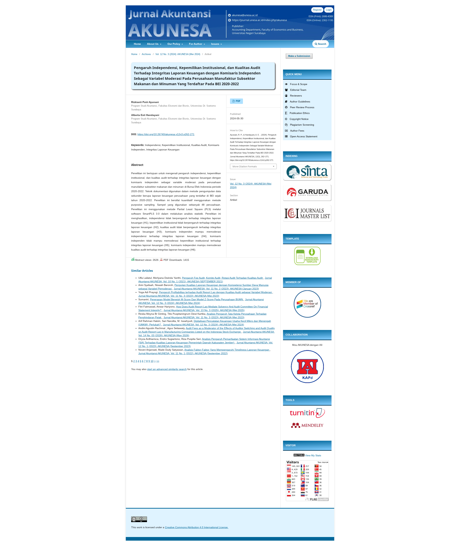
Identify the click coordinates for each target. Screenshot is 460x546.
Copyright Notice (299, 119)
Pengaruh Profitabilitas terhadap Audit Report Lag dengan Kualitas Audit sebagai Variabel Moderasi (215, 292)
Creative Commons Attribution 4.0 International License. (196, 527)
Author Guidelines (300, 101)
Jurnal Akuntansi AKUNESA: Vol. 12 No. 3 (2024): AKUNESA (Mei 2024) (203, 324)
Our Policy (174, 43)
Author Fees (297, 130)
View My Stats (313, 455)
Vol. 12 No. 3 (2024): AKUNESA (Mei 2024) (177, 54)
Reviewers (296, 95)
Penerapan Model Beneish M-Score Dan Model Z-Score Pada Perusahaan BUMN (197, 299)
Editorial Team (298, 89)
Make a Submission (299, 56)
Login (329, 9)
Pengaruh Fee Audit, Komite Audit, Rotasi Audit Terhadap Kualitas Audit (222, 277)
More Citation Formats (245, 166)
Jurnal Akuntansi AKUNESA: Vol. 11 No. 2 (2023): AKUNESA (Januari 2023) (216, 288)
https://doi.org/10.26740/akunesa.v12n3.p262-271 (165, 134)
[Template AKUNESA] (307, 264)
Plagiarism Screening (302, 124)
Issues (215, 43)
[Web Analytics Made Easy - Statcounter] (299, 455)
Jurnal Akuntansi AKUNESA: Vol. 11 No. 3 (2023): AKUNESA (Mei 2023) (178, 295)
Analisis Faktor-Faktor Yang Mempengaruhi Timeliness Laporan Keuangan (227, 349)
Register (317, 9)
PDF (237, 101)
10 (152, 361)
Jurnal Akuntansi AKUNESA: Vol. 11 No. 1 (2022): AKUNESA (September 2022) (183, 353)
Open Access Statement (303, 136)
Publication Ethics (300, 113)
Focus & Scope (298, 84)
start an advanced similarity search (167, 369)
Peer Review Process (302, 107)
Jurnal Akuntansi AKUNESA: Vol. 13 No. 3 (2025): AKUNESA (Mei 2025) (204, 310)
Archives (146, 54)
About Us (153, 43)
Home (137, 43)
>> (157, 361)
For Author (196, 43)
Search (321, 43)
